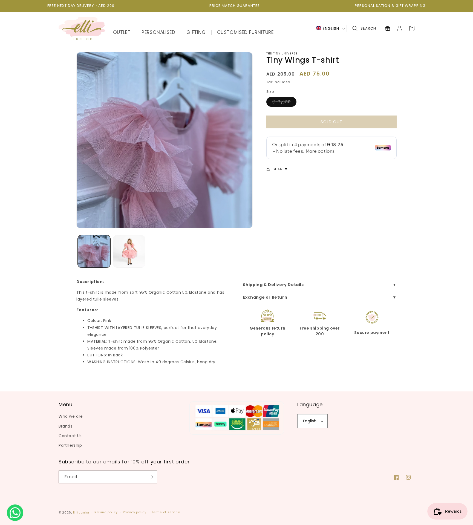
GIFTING (196, 32)
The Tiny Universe (282, 53)
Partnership (70, 445)
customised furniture (245, 32)
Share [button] (278, 169)
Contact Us (70, 436)
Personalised (158, 32)
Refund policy (106, 512)
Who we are (71, 416)
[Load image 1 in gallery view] (94, 251)
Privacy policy (134, 512)
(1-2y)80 (284, 103)
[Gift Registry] (388, 28)
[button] (331, 28)
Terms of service (165, 512)
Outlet (122, 32)
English (310, 421)
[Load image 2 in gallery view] (129, 251)
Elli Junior (81, 512)
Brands (66, 426)
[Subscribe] (151, 477)
